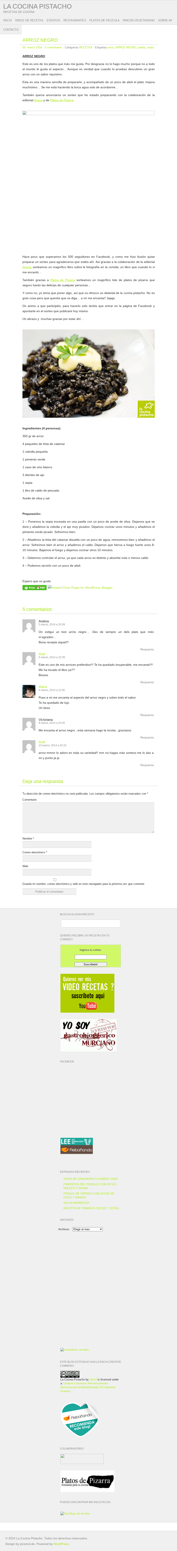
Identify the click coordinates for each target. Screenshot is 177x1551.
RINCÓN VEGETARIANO (139, 20)
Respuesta (147, 649)
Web (25, 866)
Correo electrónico (34, 852)
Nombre (28, 838)
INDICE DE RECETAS (29, 20)
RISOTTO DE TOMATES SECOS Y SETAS (91, 1208)
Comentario (29, 799)
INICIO (7, 20)
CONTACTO (11, 29)
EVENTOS (53, 20)
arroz (111, 47)
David (93, 1379)
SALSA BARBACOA (76, 1203)
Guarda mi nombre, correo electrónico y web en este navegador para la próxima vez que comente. (83, 883)
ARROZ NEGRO (40, 40)
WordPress (61, 1544)
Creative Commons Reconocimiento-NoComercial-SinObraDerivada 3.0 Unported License (87, 1387)
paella (141, 47)
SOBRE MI (165, 20)
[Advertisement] (87, 1265)
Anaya (38, 100)
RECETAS (85, 47)
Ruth (42, 742)
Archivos (63, 1229)
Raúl (42, 654)
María (43, 687)
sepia (150, 47)
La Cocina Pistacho (37, 6)
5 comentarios (53, 47)
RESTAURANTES (74, 20)
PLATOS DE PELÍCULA (104, 20)
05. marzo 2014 (32, 47)
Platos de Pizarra (61, 100)
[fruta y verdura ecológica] (74, 1349)
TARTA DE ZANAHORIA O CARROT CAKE (90, 1179)
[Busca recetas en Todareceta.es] (75, 1513)
